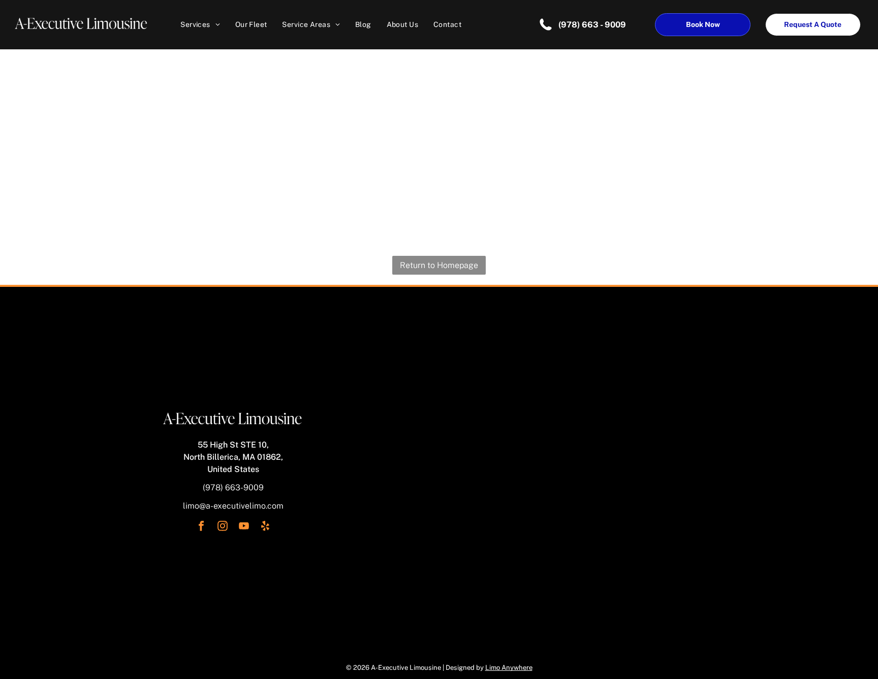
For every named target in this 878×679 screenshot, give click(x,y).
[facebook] (201, 527)
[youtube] (244, 527)
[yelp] (265, 527)
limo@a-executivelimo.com (233, 506)
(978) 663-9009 (233, 487)
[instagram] (222, 527)
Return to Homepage (439, 265)
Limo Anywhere (508, 667)
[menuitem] (200, 24)
